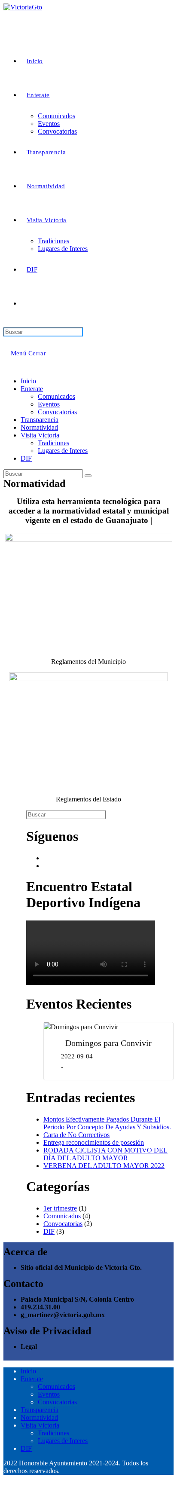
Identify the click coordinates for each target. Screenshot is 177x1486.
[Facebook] (46, 858)
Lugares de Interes (63, 450)
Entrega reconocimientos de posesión (93, 1142)
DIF (26, 458)
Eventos (49, 404)
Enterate (32, 388)
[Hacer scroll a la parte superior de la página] (6, 1478)
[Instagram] (46, 865)
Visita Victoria (40, 435)
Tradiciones (53, 442)
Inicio (28, 381)
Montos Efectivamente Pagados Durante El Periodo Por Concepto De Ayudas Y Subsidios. (107, 1123)
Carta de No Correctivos (76, 1134)
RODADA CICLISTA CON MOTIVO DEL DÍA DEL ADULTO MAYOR (105, 1154)
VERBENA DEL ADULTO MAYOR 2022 (104, 1165)
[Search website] (27, 303)
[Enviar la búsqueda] (88, 475)
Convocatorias (57, 412)
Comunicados (56, 396)
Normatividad (39, 427)
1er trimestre (60, 1208)
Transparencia (39, 419)
